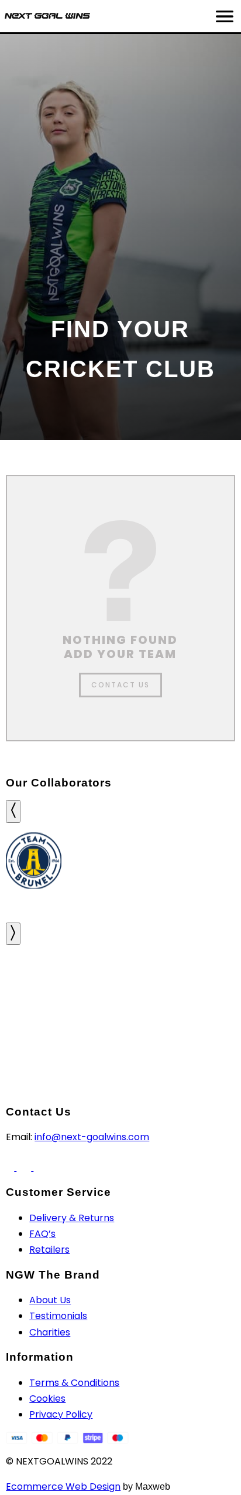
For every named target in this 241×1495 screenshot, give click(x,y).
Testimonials (58, 1316)
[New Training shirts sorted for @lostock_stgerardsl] (120, 1019)
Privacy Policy (60, 1414)
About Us (50, 1300)
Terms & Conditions (74, 1382)
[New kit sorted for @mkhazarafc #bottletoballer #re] (40, 1019)
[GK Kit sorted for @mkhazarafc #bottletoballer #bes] (201, 974)
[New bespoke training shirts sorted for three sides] (40, 974)
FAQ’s (42, 1233)
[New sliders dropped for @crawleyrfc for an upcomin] (201, 1019)
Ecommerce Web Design (63, 1486)
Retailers (49, 1249)
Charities (49, 1332)
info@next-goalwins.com (92, 1137)
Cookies (47, 1398)
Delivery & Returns (71, 1218)
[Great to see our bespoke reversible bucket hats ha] (120, 974)
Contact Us (120, 685)
